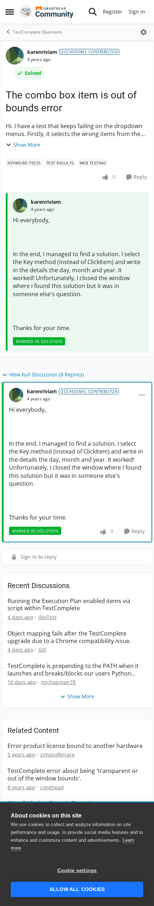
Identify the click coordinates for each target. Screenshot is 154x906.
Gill (42, 649)
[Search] (92, 11)
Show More (26, 144)
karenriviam (42, 52)
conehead (52, 787)
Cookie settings (77, 870)
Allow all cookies (77, 889)
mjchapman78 (58, 682)
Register (112, 11)
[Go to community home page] (46, 11)
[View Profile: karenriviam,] (20, 205)
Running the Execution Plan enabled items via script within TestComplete (69, 604)
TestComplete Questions (37, 32)
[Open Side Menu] (10, 11)
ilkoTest (47, 617)
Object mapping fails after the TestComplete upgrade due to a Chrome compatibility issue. (69, 637)
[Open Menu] (144, 32)
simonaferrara (57, 754)
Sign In (137, 11)
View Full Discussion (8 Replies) (46, 374)
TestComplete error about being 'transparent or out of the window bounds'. (73, 774)
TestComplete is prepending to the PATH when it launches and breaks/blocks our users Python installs (73, 669)
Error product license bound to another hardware (75, 746)
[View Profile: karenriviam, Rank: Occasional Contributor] (15, 56)
